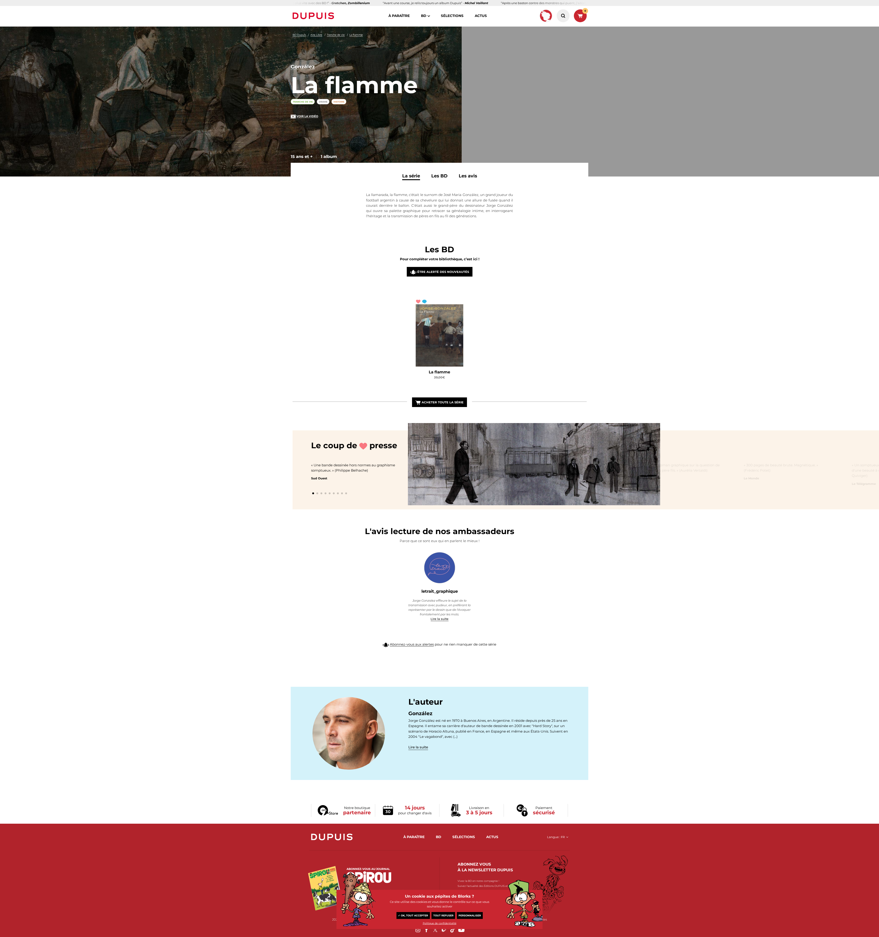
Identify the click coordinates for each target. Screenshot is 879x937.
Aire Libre (316, 34)
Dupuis (314, 15)
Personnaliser (469, 915)
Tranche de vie (336, 34)
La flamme (356, 34)
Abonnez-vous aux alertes (412, 644)
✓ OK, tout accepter (413, 915)
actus (481, 16)
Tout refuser (443, 915)
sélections (452, 16)
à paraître (399, 16)
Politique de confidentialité (439, 923)
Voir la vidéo (307, 116)
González (303, 67)
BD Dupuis (299, 34)
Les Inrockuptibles (433, 478)
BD (423, 16)
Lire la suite (439, 619)
